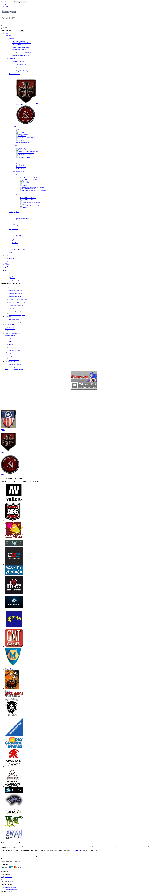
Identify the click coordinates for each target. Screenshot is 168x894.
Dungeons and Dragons (15, 364)
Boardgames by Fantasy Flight (17, 293)
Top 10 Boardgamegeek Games (17, 312)
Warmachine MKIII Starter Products (14, 369)
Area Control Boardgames (15, 290)
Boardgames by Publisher (15, 296)
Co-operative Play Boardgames (17, 302)
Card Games (8, 316)
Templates (11, 327)
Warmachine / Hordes (14, 350)
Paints (10, 332)
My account (8, 5)
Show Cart (4, 22)
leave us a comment (22, 858)
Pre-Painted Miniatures (11, 353)
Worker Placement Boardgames (17, 315)
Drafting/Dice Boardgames (16, 308)
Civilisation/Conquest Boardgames (18, 299)
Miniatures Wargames (18, 280)
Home (9, 280)
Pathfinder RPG (13, 367)
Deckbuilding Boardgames (16, 305)
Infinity (11, 341)
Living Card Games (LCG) (15, 319)
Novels (6, 352)
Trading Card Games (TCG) (16, 322)
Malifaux (11, 344)
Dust (10, 338)
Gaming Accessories (10, 324)
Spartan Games (12, 347)
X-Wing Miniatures (14, 360)
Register (7, 6)
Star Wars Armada (13, 357)
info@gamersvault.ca (6, 877)
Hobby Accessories (10, 329)
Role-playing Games (10, 361)
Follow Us (7, 270)
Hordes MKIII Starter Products (12, 333)
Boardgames (8, 287)
